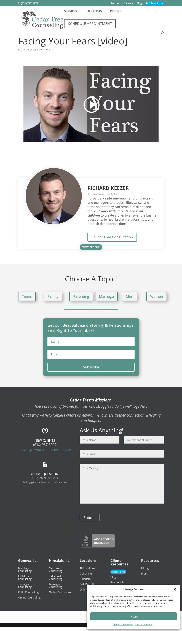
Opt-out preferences (123, 624)
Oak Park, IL (87, 584)
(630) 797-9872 (29, 3)
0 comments (46, 49)
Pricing (116, 11)
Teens (27, 296)
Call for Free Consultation (112, 237)
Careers (128, 3)
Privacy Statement (143, 624)
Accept (134, 616)
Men (129, 296)
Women (156, 296)
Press (144, 573)
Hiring (145, 568)
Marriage (106, 296)
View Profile (91, 247)
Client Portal (118, 571)
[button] (175, 589)
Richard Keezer (27, 49)
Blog (139, 3)
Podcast (116, 3)
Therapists (93, 11)
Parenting (81, 296)
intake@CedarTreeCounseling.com (45, 450)
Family (53, 296)
